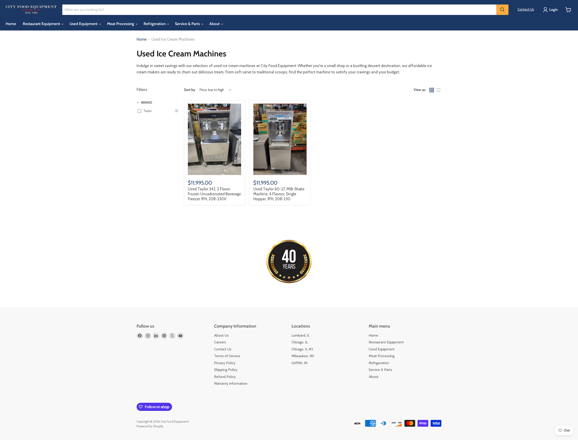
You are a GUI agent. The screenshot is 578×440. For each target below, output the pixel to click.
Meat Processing (121, 23)
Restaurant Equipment (42, 23)
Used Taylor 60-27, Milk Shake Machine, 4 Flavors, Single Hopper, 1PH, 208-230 (278, 194)
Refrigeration (155, 23)
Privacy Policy (224, 363)
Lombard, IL (300, 335)
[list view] (438, 90)
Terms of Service (227, 356)
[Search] (502, 10)
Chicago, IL (299, 342)
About (215, 23)
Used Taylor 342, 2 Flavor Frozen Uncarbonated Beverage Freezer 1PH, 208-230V (214, 194)
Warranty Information (230, 383)
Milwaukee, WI (302, 356)
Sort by (189, 90)
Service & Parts (188, 23)
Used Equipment (84, 23)
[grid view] (432, 90)
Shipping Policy (225, 370)
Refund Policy (225, 377)
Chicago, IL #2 (302, 349)
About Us (221, 335)
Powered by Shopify (150, 426)
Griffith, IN (299, 363)
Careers (220, 342)
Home (11, 23)
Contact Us (525, 9)
